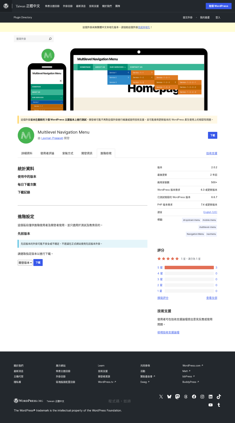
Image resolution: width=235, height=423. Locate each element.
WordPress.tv (107, 381)
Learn (101, 365)
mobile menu (209, 220)
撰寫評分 (162, 298)
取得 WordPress (218, 5)
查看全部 (211, 298)
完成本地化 (144, 27)
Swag (145, 381)
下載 (212, 135)
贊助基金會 (147, 376)
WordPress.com (193, 365)
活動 (142, 371)
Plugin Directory (23, 17)
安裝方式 (67, 153)
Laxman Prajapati (52, 138)
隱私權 (17, 381)
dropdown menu (191, 220)
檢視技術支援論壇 (168, 332)
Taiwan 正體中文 (55, 401)
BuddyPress (191, 381)
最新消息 (18, 371)
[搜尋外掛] (50, 38)
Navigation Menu (195, 234)
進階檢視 (105, 153)
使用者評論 (47, 153)
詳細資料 (26, 153)
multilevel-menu (207, 227)
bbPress (189, 376)
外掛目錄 (61, 376)
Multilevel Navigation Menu (63, 132)
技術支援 (211, 153)
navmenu (211, 234)
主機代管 (18, 376)
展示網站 (61, 365)
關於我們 (18, 365)
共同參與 (145, 365)
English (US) (210, 212)
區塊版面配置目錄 (65, 381)
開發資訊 (86, 153)
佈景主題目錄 (63, 371)
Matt (187, 371)
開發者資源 (104, 376)
